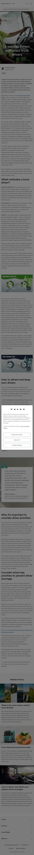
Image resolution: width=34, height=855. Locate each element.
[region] (17, 427)
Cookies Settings (17, 445)
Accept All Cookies (17, 434)
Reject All (17, 440)
